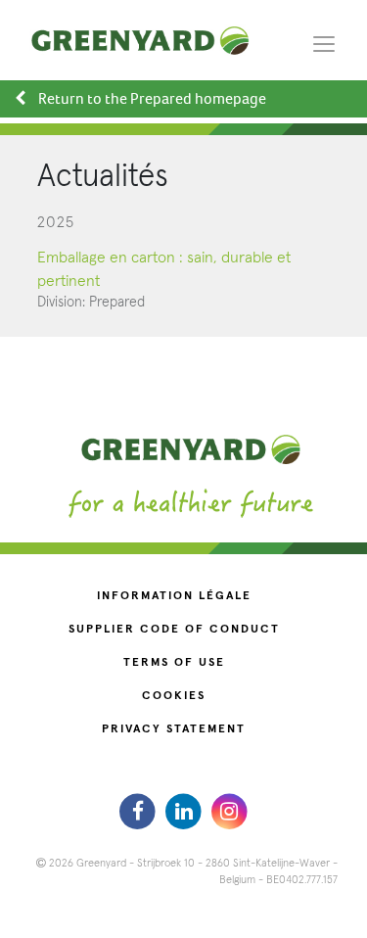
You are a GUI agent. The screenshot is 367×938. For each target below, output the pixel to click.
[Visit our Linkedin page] (185, 811)
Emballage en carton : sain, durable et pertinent (164, 269)
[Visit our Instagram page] (229, 811)
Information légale (174, 596)
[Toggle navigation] (323, 43)
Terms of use (174, 663)
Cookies (174, 696)
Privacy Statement (174, 729)
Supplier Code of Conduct (174, 629)
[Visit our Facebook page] (140, 811)
